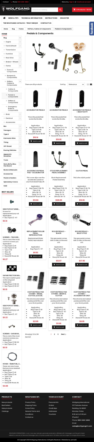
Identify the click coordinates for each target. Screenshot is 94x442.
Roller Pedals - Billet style (82, 232)
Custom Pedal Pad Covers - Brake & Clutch (58, 294)
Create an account (84, 2)
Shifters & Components (13, 102)
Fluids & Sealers (10, 178)
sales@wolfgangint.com (82, 426)
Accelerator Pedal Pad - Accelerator (35, 172)
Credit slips (53, 408)
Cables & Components (13, 90)
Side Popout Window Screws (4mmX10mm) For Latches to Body (12, 306)
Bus (5, 126)
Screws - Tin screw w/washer (12, 237)
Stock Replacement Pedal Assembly (58, 172)
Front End (9, 54)
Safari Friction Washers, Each (12, 275)
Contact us (46, 23)
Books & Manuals (10, 170)
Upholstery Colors (11, 182)
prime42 (74, 440)
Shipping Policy (30, 405)
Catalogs (5, 411)
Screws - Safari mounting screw (12, 334)
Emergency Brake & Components (13, 108)
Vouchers (52, 414)
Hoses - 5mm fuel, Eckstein (12, 364)
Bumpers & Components (12, 77)
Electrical (9, 118)
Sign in (71, 2)
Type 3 (6, 134)
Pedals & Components (13, 96)
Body (8, 114)
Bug (5, 38)
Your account (56, 397)
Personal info (53, 402)
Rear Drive (10, 58)
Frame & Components (12, 71)
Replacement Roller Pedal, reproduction (35, 233)
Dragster (64, 18)
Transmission (11, 50)
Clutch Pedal (82, 171)
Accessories (10, 122)
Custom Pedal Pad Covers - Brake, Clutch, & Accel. (35, 294)
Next (64, 334)
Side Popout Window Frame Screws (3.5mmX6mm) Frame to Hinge (12, 209)
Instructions (51, 18)
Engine (8, 42)
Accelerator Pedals (36, 110)
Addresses (53, 411)
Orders (51, 405)
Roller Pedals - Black (58, 232)
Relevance (76, 84)
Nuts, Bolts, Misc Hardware (10, 165)
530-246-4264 (23, 2)
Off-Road (7, 146)
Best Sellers (8, 192)
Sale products (7, 408)
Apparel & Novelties (7, 155)
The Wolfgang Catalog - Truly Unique (20, 23)
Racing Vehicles (10, 150)
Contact (6, 2)
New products (7, 402)
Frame (8, 66)
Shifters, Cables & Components (12, 83)
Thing (6, 142)
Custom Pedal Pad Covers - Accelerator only (82, 294)
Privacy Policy (30, 402)
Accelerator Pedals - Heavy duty (82, 111)
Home (4, 34)
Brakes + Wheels (12, 62)
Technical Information (31, 18)
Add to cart (35, 141)
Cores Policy (30, 408)
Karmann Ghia (9, 138)
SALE (5, 186)
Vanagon (7, 130)
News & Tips (13, 18)
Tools (6, 160)
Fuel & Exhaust (11, 46)
